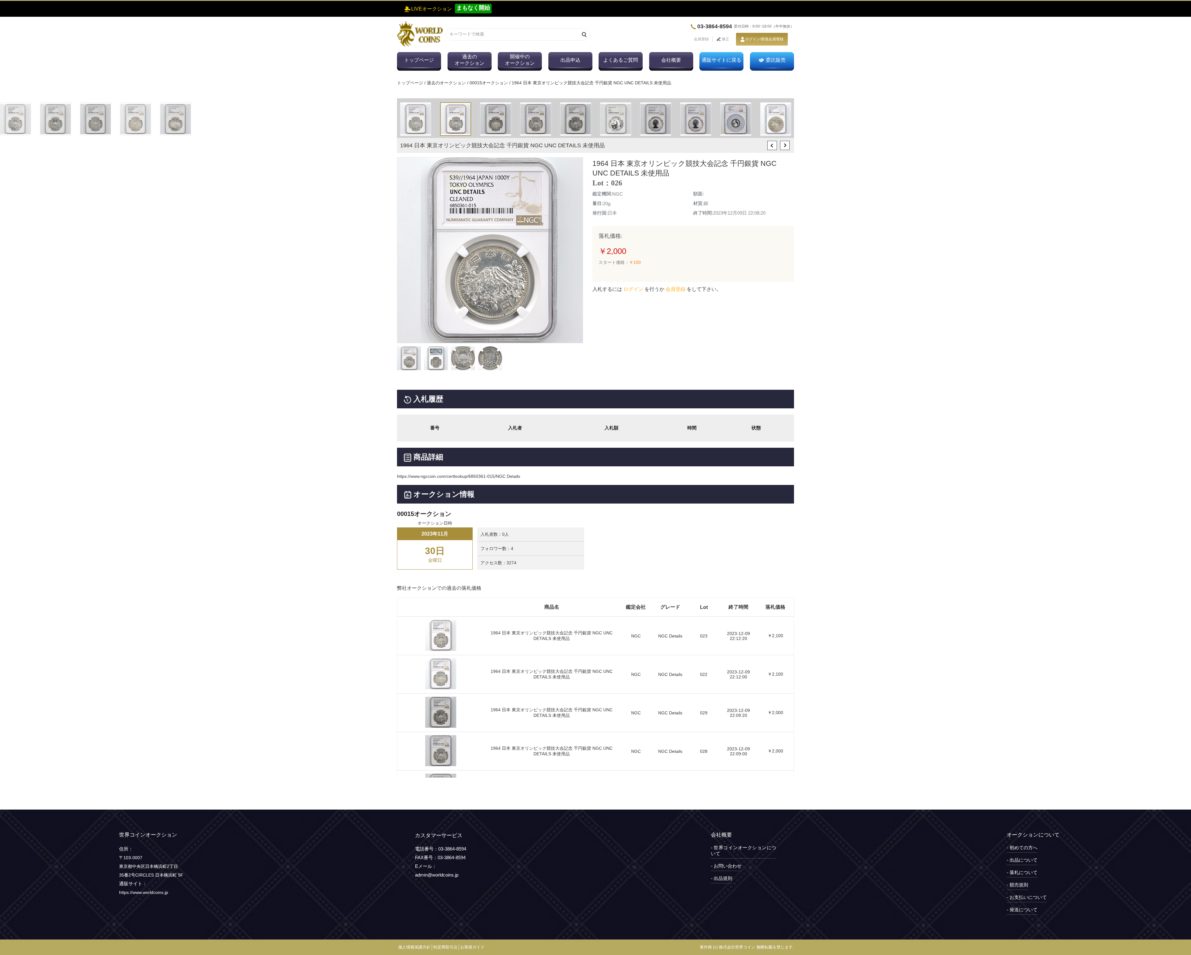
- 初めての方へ (1022, 847)
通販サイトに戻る (721, 60)
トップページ (419, 60)
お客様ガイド (472, 947)
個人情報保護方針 (414, 947)
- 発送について (1022, 909)
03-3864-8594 (714, 26)
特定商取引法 (445, 947)
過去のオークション (469, 60)
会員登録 (701, 39)
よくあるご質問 (620, 60)
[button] (772, 145)
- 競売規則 (1017, 884)
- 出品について (1022, 860)
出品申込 (570, 60)
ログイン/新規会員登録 (764, 39)
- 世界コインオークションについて (743, 850)
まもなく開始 (473, 8)
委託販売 (776, 60)
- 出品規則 (721, 878)
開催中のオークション (520, 60)
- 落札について (1022, 872)
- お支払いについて (1027, 897)
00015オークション (489, 82)
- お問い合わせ (726, 865)
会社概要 (671, 60)
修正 (725, 39)
